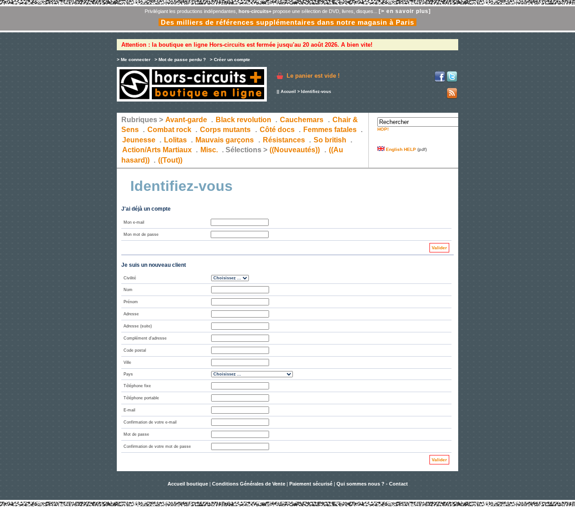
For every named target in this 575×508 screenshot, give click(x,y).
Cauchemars (301, 120)
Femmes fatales (330, 129)
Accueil (288, 91)
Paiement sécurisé (310, 483)
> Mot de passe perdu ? (180, 59)
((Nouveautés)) (295, 150)
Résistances (284, 140)
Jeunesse (138, 140)
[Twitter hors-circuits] (452, 80)
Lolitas (175, 140)
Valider (439, 247)
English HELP (400, 149)
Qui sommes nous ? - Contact (372, 483)
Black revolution (243, 120)
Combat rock (169, 129)
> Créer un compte (230, 59)
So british (330, 140)
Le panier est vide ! (313, 75)
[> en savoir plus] (405, 11)
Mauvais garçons (224, 140)
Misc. (209, 150)
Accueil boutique (188, 483)
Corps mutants (226, 129)
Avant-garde (186, 120)
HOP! (383, 129)
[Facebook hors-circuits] (439, 80)
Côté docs (277, 129)
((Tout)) (170, 160)
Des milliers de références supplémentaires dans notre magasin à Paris (287, 22)
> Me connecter (133, 59)
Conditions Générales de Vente (248, 483)
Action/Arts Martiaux (157, 150)
